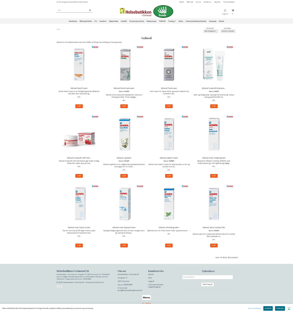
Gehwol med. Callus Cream (79, 227)
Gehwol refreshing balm (169, 227)
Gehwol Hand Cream (79, 88)
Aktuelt (181, 2)
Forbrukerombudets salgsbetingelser (155, 286)
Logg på (151, 281)
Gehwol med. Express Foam (124, 227)
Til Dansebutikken (229, 2)
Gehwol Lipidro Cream (169, 158)
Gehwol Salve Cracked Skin (214, 227)
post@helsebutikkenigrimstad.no (130, 290)
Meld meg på (207, 284)
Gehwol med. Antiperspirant (213, 158)
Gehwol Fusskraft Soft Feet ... (79, 158)
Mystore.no (99, 282)
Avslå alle (268, 308)
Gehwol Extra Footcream (124, 88)
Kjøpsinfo (217, 2)
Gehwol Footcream (169, 88)
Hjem (58, 29)
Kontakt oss (208, 2)
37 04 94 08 (122, 288)
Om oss (198, 2)
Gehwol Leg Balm (124, 158)
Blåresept (190, 2)
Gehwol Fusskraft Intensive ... (214, 88)
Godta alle (280, 308)
